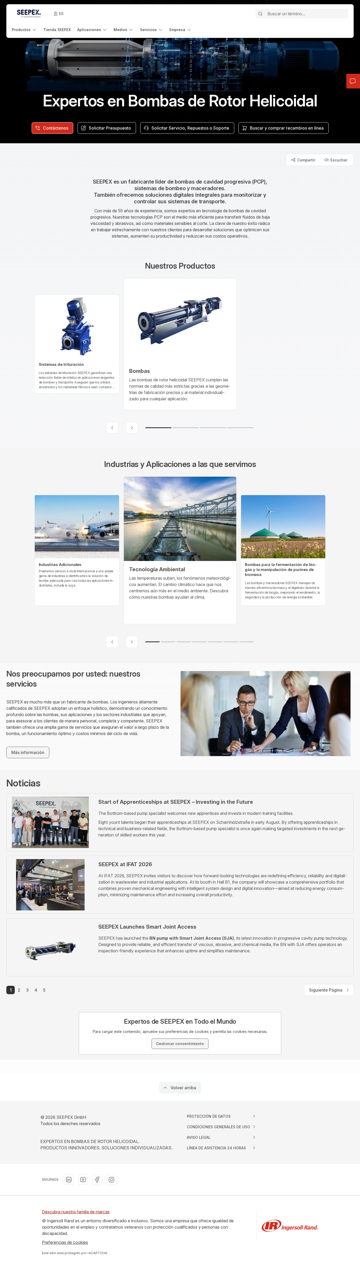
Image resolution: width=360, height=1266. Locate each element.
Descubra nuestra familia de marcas (76, 1211)
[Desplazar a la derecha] (132, 428)
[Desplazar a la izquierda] (112, 428)
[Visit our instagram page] (111, 1180)
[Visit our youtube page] (83, 1180)
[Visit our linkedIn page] (69, 1180)
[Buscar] (260, 13)
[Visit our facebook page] (97, 1180)
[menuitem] (24, 29)
